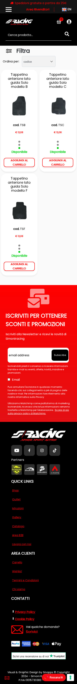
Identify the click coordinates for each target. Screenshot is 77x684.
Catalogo (18, 526)
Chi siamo (18, 589)
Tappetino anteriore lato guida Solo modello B (19, 81)
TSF (22, 229)
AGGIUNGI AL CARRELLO (19, 162)
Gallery (16, 517)
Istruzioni (18, 508)
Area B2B (17, 535)
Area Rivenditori (37, 9)
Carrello (17, 562)
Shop (15, 490)
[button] (66, 34)
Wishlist (17, 571)
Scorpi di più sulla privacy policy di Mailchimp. (38, 411)
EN (69, 9)
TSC (61, 125)
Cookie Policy (24, 619)
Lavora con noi (21, 544)
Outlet (16, 499)
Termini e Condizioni (25, 580)
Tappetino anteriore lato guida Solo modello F (19, 184)
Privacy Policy (25, 612)
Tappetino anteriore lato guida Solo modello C (57, 81)
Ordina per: (11, 61)
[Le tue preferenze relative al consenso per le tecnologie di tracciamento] (70, 677)
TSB (22, 125)
